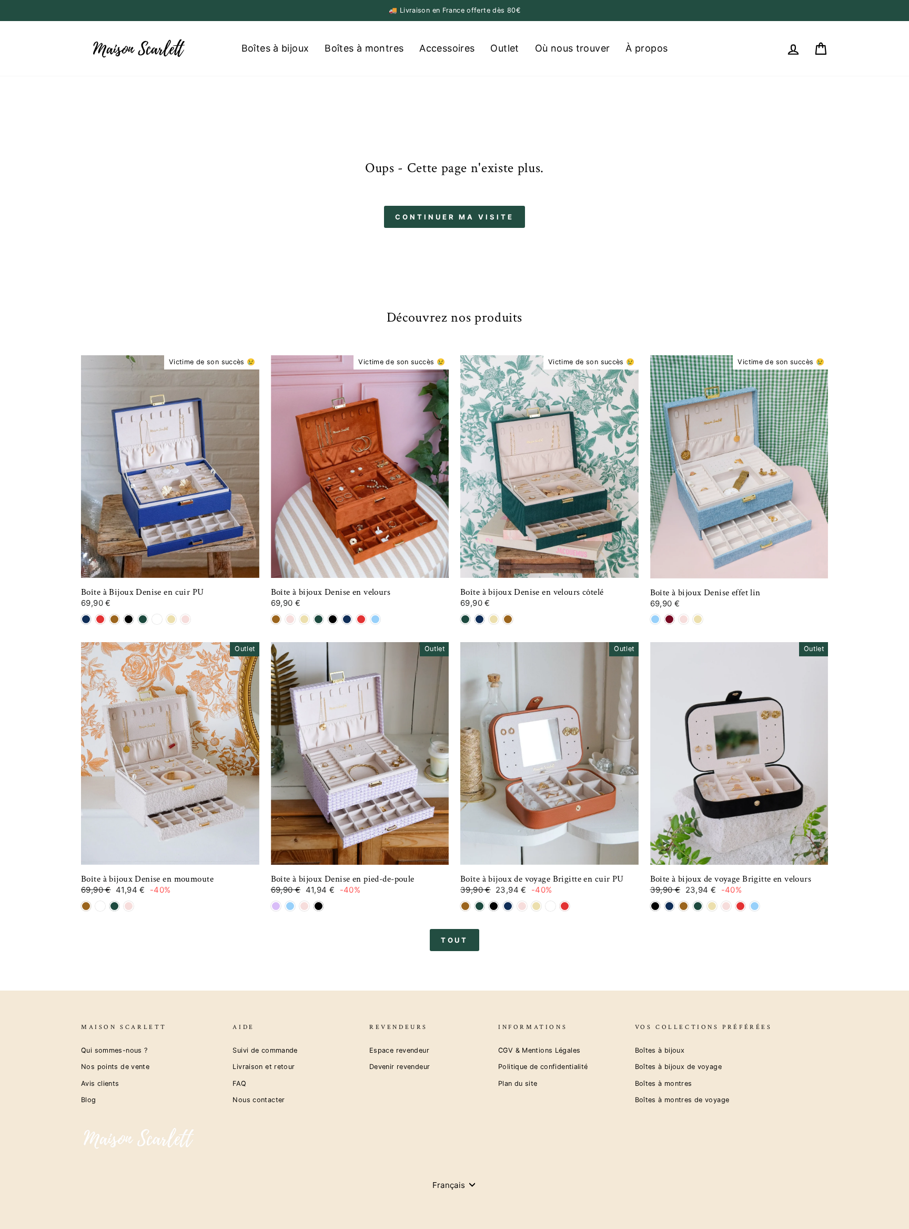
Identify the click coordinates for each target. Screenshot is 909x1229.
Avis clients (100, 1083)
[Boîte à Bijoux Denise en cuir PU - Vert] (143, 619)
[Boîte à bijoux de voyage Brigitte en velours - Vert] (698, 906)
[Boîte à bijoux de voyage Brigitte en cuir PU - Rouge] (565, 906)
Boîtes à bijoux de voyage (678, 1067)
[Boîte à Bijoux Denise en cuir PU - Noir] (129, 619)
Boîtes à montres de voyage (682, 1100)
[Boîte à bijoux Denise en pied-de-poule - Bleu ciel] (290, 906)
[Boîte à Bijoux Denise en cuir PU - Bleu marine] (86, 619)
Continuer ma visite (454, 217)
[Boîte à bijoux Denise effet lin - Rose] (684, 619)
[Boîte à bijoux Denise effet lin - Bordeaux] (669, 619)
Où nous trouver (572, 48)
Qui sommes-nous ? (114, 1050)
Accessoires (446, 48)
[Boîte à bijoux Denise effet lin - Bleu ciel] (655, 619)
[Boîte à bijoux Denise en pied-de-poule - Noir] (319, 906)
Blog (88, 1100)
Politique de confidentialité (543, 1067)
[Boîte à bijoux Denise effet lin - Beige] (698, 619)
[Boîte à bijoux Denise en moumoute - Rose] (129, 906)
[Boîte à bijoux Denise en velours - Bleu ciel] (375, 619)
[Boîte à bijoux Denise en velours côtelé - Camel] (508, 619)
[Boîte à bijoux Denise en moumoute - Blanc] (100, 906)
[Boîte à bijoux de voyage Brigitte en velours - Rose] (726, 906)
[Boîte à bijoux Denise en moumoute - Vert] (114, 906)
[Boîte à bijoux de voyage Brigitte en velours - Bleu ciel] (755, 906)
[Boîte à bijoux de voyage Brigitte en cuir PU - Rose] (522, 906)
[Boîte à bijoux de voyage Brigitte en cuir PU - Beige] (536, 906)
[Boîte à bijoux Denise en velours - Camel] (276, 619)
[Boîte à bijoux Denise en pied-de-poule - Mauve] (276, 906)
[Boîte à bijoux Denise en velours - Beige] (304, 619)
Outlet (504, 48)
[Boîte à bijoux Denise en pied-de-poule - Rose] (304, 906)
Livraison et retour (264, 1067)
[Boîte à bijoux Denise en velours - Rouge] (361, 619)
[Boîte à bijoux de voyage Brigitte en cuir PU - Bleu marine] (508, 906)
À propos (646, 48)
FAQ (239, 1083)
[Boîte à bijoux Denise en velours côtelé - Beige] (494, 619)
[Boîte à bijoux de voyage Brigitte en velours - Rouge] (740, 906)
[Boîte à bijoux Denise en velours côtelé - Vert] (465, 619)
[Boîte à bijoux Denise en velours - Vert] (319, 619)
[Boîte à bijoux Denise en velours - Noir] (333, 619)
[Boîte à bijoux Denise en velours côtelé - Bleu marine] (479, 619)
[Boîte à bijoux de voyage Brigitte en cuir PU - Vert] (479, 906)
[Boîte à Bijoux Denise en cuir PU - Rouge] (100, 619)
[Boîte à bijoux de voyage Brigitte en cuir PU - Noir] (494, 906)
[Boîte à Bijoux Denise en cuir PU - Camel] (114, 619)
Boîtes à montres (364, 48)
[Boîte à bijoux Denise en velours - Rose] (290, 619)
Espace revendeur (399, 1050)
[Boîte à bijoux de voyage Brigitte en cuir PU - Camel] (465, 906)
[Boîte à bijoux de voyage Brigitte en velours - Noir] (655, 906)
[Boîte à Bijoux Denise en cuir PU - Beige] (171, 619)
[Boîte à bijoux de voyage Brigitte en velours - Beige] (712, 906)
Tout (455, 940)
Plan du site (518, 1083)
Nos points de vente (115, 1067)
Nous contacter (259, 1100)
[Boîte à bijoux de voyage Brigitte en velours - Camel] (684, 906)
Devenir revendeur (399, 1067)
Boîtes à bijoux (275, 48)
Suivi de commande (265, 1050)
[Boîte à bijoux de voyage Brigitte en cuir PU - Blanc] (551, 906)
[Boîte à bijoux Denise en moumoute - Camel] (86, 906)
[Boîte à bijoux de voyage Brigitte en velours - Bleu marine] (669, 906)
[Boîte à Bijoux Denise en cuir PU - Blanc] (157, 619)
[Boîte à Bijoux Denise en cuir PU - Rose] (185, 619)
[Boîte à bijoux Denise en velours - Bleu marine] (347, 619)
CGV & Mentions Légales (539, 1050)
